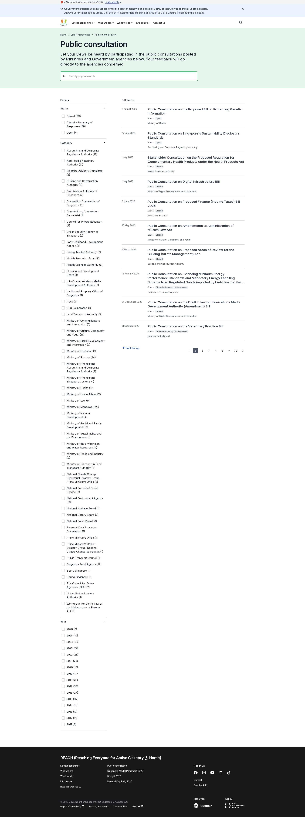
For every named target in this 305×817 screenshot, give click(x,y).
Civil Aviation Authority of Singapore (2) (82, 193)
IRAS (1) (72, 301)
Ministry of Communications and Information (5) (83, 322)
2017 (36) (72, 686)
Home (63, 34)
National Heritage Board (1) (83, 508)
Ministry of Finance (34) (81, 357)
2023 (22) (72, 648)
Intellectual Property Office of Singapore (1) (85, 293)
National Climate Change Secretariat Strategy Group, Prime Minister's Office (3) (83, 478)
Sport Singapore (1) (79, 570)
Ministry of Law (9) (78, 400)
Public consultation (117, 765)
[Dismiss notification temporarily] (243, 9)
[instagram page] (204, 772)
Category (66, 143)
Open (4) (72, 132)
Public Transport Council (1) (84, 558)
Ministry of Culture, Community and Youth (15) (86, 332)
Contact (198, 780)
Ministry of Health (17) (80, 387)
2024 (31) (72, 641)
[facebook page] (196, 772)
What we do (66, 776)
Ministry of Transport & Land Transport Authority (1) (84, 465)
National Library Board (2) (82, 514)
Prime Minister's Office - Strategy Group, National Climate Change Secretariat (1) (85, 547)
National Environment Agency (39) (85, 500)
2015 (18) (72, 699)
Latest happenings (80, 34)
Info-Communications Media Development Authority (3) (84, 283)
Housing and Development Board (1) (83, 273)
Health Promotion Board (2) (83, 258)
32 (235, 350)
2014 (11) (72, 705)
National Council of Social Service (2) (82, 490)
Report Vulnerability (70, 806)
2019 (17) (72, 673)
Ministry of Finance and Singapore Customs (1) (81, 379)
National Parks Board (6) (82, 521)
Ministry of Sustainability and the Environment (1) (84, 435)
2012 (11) (72, 718)
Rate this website (69, 786)
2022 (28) (72, 654)
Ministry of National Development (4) (78, 415)
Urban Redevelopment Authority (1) (80, 595)
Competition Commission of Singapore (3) (83, 203)
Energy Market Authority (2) (84, 252)
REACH (136, 806)
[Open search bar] (241, 22)
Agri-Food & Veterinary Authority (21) (80, 162)
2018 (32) (72, 680)
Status (64, 108)
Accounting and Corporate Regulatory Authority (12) (83, 152)
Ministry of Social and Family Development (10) (84, 425)
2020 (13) (72, 667)
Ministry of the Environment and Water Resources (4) (83, 445)
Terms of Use (120, 806)
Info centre (66, 781)
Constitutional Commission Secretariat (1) (82, 213)
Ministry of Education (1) (81, 351)
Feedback (199, 785)
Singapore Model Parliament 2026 (125, 771)
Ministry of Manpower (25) (83, 406)
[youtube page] (212, 772)
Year (63, 621)
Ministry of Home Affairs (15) (84, 394)
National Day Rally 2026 (119, 781)
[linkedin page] (220, 772)
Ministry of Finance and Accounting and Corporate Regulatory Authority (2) (83, 367)
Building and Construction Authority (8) (82, 182)
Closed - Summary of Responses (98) (80, 124)
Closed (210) (74, 116)
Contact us (159, 22)
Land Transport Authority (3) (84, 314)
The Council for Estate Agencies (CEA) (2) (80, 585)
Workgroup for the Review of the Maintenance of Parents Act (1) (84, 607)
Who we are (66, 771)
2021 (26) (72, 660)
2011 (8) (71, 724)
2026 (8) (72, 629)
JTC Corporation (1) (79, 308)
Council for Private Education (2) (84, 223)
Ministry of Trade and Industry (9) (85, 455)
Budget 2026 (114, 776)
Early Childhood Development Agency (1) (85, 243)
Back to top (132, 348)
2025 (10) (72, 635)
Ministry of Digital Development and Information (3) (85, 342)
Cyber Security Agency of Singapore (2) (82, 233)
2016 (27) (72, 692)
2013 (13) (72, 711)
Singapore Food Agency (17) (84, 564)
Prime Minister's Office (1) (82, 537)
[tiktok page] (229, 772)
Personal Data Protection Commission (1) (82, 529)
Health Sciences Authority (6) (85, 264)
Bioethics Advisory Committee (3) (84, 172)
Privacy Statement (98, 806)
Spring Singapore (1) (79, 577)
